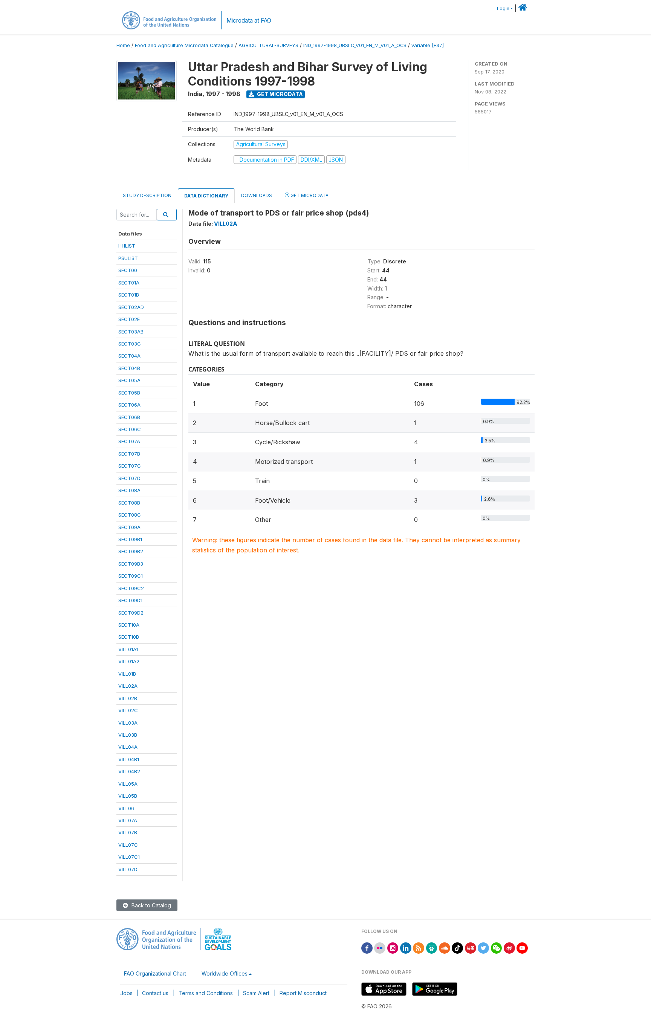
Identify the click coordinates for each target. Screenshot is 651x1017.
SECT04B (129, 368)
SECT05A (129, 380)
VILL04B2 (129, 771)
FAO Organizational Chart (155, 973)
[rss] (418, 947)
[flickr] (379, 947)
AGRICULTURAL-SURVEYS (268, 45)
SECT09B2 (130, 551)
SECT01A (128, 283)
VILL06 (126, 808)
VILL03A (128, 723)
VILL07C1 (129, 857)
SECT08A (129, 490)
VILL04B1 (128, 759)
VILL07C (128, 845)
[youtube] (522, 947)
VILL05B (127, 796)
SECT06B (129, 417)
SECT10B (128, 637)
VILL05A (128, 784)
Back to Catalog (150, 905)
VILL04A (128, 747)
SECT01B (128, 295)
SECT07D (129, 478)
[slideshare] (431, 947)
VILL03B (127, 735)
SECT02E (129, 319)
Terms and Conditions (206, 993)
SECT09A (129, 527)
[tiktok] (457, 947)
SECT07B (129, 454)
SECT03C (129, 344)
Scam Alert (256, 993)
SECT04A (129, 356)
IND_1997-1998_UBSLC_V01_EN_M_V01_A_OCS (354, 45)
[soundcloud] (444, 947)
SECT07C (129, 466)
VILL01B (127, 674)
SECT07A (129, 441)
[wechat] (496, 947)
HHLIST (126, 246)
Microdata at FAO (248, 20)
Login (503, 8)
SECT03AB (131, 332)
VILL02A (128, 686)
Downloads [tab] (256, 195)
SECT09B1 (130, 539)
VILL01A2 (128, 661)
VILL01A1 (128, 649)
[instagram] (393, 947)
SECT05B (129, 393)
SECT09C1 (130, 576)
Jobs (126, 993)
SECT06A (129, 405)
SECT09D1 (130, 600)
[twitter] (483, 947)
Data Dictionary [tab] (206, 196)
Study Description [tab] (147, 195)
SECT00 (127, 270)
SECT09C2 (131, 588)
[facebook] (367, 947)
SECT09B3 (130, 564)
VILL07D (128, 869)
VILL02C (128, 710)
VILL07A (127, 820)
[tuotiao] (470, 947)
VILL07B (127, 832)
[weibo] (509, 947)
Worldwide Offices (225, 973)
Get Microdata (279, 94)
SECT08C (129, 515)
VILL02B (127, 698)
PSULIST (128, 258)
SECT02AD (131, 307)
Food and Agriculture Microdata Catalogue (184, 45)
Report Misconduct (303, 993)
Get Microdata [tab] (309, 195)
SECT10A (128, 625)
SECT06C (129, 429)
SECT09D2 (131, 613)
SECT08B (129, 503)
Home (123, 45)
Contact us (155, 993)
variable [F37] (427, 45)
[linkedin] (405, 947)
